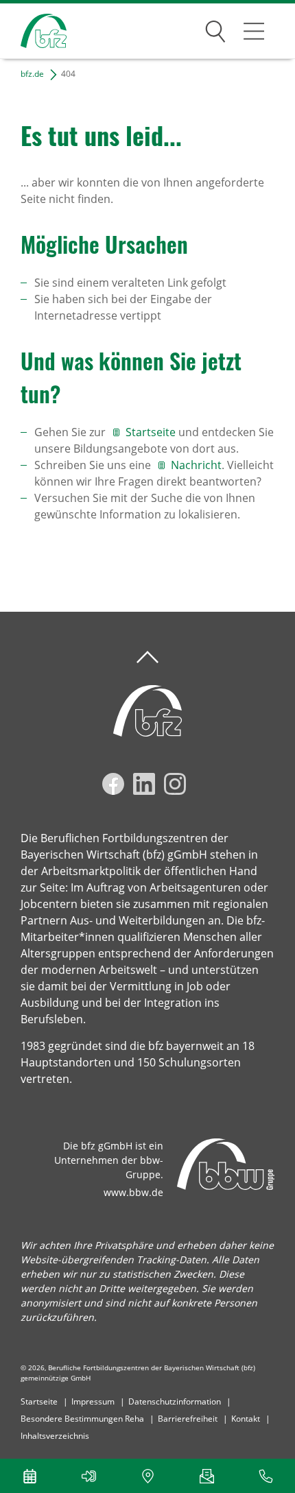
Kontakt (245, 1418)
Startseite (152, 432)
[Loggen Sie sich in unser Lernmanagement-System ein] (88, 1476)
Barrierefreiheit (187, 1418)
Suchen (215, 28)
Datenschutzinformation (174, 1401)
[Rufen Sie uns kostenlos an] (265, 1476)
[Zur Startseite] (33, 31)
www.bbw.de (133, 1192)
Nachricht (196, 465)
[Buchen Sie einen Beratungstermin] (29, 1476)
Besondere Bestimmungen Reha (82, 1418)
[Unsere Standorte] (147, 1476)
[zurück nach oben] (147, 657)
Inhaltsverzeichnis (55, 1436)
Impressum (93, 1401)
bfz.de (32, 74)
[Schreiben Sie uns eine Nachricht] (206, 1476)
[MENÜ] (254, 31)
